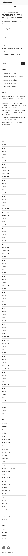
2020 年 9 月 (5, 346)
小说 (3, 465)
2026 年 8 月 (5, 145)
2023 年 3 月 (5, 276)
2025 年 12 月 (5, 170)
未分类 (4, 481)
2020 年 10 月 (5, 343)
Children (4, 423)
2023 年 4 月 (5, 273)
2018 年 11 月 (5, 385)
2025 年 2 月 (5, 202)
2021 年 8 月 (5, 311)
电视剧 (4, 500)
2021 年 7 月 (5, 314)
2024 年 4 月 (5, 234)
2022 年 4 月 (5, 298)
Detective (4, 426)
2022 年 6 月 (5, 292)
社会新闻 (4, 503)
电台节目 (4, 494)
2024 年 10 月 (5, 215)
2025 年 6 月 (5, 189)
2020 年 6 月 (5, 349)
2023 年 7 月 (5, 263)
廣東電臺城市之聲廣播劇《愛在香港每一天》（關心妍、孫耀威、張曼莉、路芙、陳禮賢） (14, 105)
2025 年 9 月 (5, 180)
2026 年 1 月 (5, 167)
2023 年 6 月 (5, 266)
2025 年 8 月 (5, 183)
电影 (3, 497)
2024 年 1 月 (5, 244)
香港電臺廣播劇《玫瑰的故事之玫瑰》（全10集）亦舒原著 (13, 98)
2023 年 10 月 (5, 253)
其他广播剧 (5, 449)
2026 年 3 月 (5, 161)
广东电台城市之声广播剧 (8, 468)
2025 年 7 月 (5, 186)
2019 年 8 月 (5, 375)
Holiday (4, 430)
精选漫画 (4, 510)
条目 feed (4, 532)
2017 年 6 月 (5, 413)
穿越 (3, 506)
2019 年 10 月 (5, 369)
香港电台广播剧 (6, 516)
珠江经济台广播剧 (7, 490)
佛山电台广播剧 (6, 442)
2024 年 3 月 (5, 237)
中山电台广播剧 (6, 439)
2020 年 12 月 (5, 337)
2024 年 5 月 (5, 231)
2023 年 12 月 (5, 247)
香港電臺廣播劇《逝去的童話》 (10, 73)
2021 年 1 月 (5, 333)
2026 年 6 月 (5, 151)
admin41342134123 (14, 12)
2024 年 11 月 (5, 212)
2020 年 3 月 (5, 359)
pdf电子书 (4, 433)
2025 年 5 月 (5, 193)
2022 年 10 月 (5, 285)
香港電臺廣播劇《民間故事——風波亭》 (12, 77)
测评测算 (4, 487)
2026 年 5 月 (5, 154)
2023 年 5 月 (5, 269)
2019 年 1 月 (5, 381)
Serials (4, 436)
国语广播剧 (5, 458)
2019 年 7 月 (5, 378)
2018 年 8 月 (5, 391)
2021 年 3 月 (5, 327)
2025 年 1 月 (5, 205)
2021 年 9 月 (5, 308)
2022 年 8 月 (5, 289)
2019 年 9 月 (5, 372)
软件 (3, 513)
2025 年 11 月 (5, 173)
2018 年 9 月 (5, 388)
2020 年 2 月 (5, 362)
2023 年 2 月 (5, 279)
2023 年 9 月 (5, 257)
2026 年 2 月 (5, 164)
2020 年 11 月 (5, 340)
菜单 (15, 7)
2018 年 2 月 (5, 401)
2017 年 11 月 (5, 404)
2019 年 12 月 (5, 365)
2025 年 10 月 (5, 177)
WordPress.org (6, 539)
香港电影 (4, 519)
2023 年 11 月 (5, 250)
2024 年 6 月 (5, 228)
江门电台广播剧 (6, 484)
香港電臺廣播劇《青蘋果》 (9, 86)
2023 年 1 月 (5, 282)
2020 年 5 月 (5, 353)
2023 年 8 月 (5, 260)
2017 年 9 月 (5, 407)
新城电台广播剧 (6, 478)
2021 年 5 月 (5, 321)
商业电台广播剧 (6, 452)
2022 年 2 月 (5, 301)
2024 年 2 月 (5, 241)
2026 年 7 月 (5, 148)
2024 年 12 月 (5, 209)
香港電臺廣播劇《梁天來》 (9, 83)
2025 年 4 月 (5, 196)
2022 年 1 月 (5, 305)
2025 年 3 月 (5, 199)
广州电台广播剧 (6, 471)
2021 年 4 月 (5, 324)
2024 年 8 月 (5, 221)
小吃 (3, 462)
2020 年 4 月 (5, 356)
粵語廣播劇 (7, 2)
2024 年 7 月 (5, 225)
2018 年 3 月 (5, 397)
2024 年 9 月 (5, 218)
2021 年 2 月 (5, 330)
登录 (3, 529)
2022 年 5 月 (5, 295)
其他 (5, 37)
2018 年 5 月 (5, 394)
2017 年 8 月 (5, 410)
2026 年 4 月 (5, 157)
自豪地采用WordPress (7, 552)
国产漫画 (4, 455)
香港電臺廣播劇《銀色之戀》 (10, 80)
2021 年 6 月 (5, 317)
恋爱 (3, 474)
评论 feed (4, 535)
